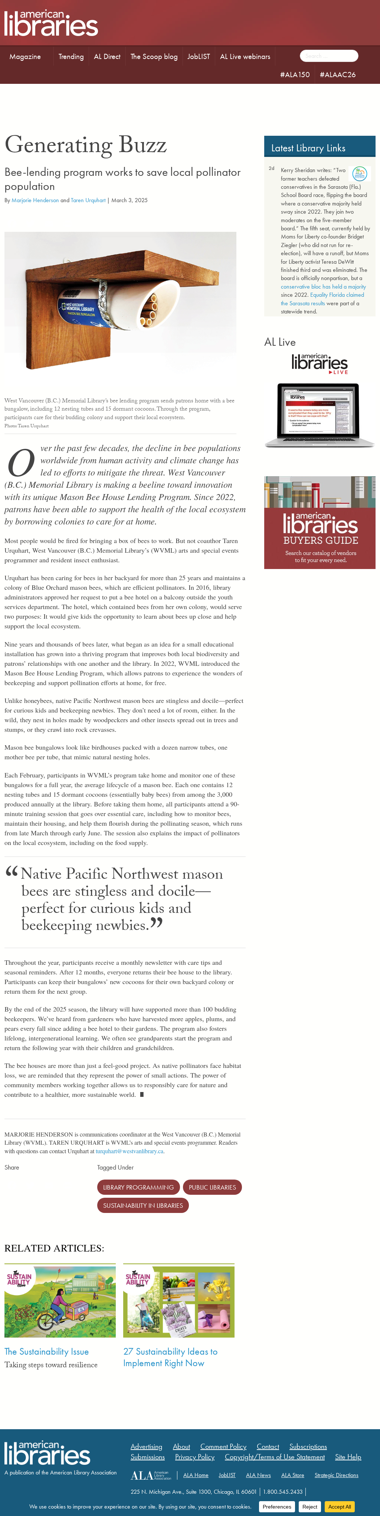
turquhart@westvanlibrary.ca (129, 1151)
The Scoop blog (154, 56)
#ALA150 (295, 74)
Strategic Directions (336, 1475)
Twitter (24, 1491)
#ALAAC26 (338, 74)
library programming (138, 1187)
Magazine (25, 56)
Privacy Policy (194, 1456)
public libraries (212, 1187)
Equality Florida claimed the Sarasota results (322, 299)
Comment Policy (223, 1446)
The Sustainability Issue (46, 1351)
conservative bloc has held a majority (323, 286)
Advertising (147, 1446)
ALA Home (196, 1475)
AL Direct (107, 56)
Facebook (10, 1491)
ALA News (258, 1475)
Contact (268, 1446)
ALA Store (292, 1475)
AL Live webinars (245, 56)
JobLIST (199, 56)
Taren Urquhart (88, 200)
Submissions (148, 1456)
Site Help (348, 1456)
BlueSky (39, 1491)
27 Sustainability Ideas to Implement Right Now (170, 1357)
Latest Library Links (308, 147)
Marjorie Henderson (35, 200)
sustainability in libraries (143, 1205)
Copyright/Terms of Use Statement (275, 1456)
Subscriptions (308, 1446)
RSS (53, 1491)
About (181, 1446)
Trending (71, 56)
